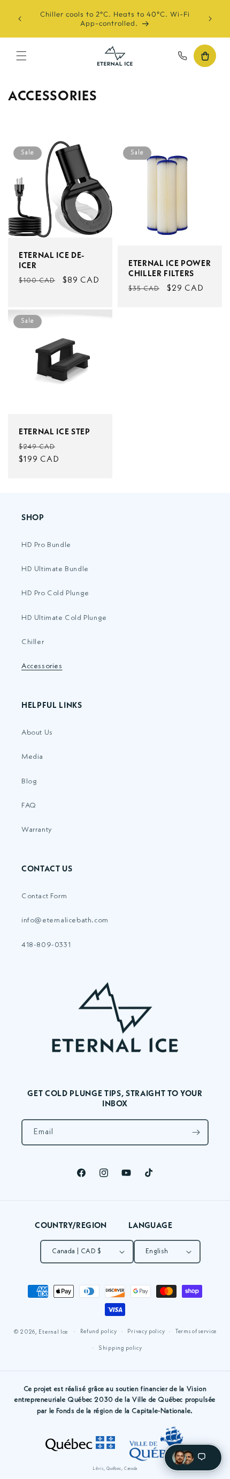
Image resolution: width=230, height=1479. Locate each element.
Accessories (42, 666)
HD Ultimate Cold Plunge (64, 618)
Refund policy (98, 1332)
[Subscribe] (196, 1132)
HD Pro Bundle (46, 545)
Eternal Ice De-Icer (52, 259)
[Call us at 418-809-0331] (182, 56)
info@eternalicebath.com (65, 920)
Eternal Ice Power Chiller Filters (169, 268)
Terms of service (196, 1332)
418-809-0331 (46, 945)
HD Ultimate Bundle (55, 569)
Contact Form (44, 896)
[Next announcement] (210, 19)
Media (32, 756)
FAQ (28, 805)
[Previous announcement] (20, 19)
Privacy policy (146, 1332)
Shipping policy (120, 1348)
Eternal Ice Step (54, 431)
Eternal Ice (53, 1332)
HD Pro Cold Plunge (55, 593)
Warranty (36, 829)
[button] (21, 56)
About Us (37, 732)
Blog (29, 781)
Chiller (32, 642)
